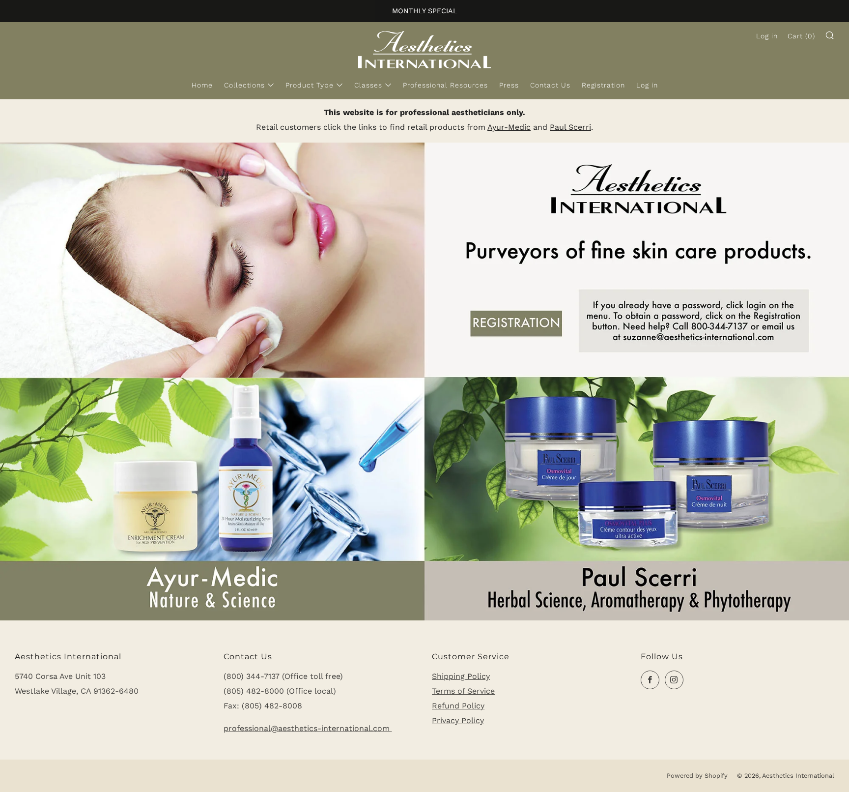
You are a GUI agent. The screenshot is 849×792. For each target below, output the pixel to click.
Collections (244, 85)
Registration (603, 85)
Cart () (801, 36)
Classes (368, 85)
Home (202, 85)
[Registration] (424, 380)
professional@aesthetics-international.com (308, 728)
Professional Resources (445, 85)
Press (509, 85)
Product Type (309, 85)
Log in (647, 85)
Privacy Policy (458, 720)
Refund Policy (458, 705)
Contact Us (550, 85)
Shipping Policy (461, 676)
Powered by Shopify (697, 775)
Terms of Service (463, 691)
